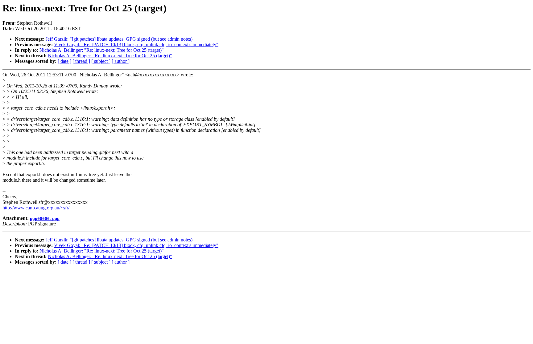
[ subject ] (100, 61)
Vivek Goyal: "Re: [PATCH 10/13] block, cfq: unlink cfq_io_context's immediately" (136, 44)
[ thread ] (81, 61)
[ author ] (121, 61)
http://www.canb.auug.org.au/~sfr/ (35, 207)
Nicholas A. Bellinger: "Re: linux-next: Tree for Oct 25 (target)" (101, 50)
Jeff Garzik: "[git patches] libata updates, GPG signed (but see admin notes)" (120, 39)
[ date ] (64, 61)
